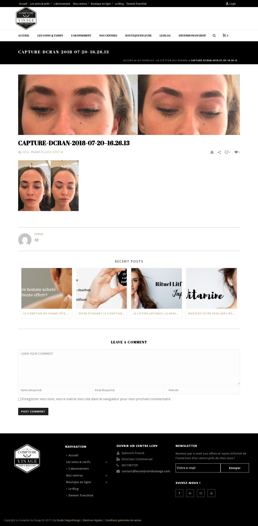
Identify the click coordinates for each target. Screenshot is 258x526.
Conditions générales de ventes (123, 520)
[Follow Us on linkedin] (190, 493)
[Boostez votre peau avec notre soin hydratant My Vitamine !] (211, 288)
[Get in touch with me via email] (36, 240)
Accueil (23, 35)
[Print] (212, 152)
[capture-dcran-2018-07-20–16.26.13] (129, 105)
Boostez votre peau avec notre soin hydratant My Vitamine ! (212, 313)
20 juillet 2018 (49, 152)
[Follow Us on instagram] (201, 493)
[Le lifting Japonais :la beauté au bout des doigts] (156, 288)
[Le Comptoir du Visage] (26, 18)
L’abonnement (81, 35)
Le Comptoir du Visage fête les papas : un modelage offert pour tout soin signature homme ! (47, 313)
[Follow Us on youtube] (211, 493)
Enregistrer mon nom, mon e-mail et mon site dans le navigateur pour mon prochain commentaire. (96, 399)
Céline (25, 152)
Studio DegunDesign (68, 520)
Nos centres (108, 35)
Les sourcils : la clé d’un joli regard (162, 60)
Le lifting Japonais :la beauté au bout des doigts (157, 313)
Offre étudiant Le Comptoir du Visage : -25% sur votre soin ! (102, 313)
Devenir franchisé (192, 35)
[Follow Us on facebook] (179, 493)
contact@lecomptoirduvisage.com (146, 471)
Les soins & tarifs (50, 35)
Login (233, 3)
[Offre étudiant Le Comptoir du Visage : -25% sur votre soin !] (101, 288)
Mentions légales (93, 520)
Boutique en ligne (138, 35)
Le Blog (165, 35)
